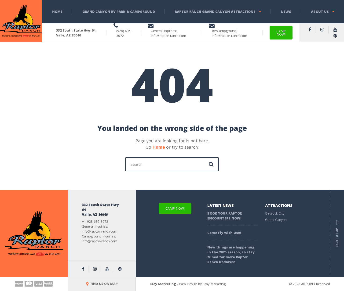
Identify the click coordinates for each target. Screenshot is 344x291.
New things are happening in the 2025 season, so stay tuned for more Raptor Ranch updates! (231, 254)
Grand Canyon (276, 219)
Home (57, 11)
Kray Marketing (163, 284)
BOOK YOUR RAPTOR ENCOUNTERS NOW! (224, 215)
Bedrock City (274, 213)
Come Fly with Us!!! (224, 232)
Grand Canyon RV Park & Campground (118, 11)
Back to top (337, 234)
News (286, 11)
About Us (320, 11)
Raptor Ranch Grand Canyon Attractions (215, 11)
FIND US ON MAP (104, 283)
